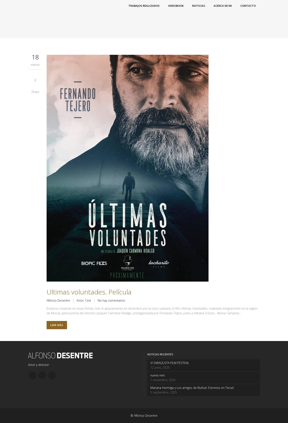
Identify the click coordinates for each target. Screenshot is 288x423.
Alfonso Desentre (58, 300)
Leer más (56, 325)
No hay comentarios (111, 300)
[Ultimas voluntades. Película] (153, 169)
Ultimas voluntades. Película (89, 291)
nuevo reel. (157, 375)
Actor (80, 300)
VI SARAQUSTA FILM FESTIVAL (169, 363)
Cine (88, 300)
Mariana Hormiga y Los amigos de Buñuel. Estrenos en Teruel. (192, 388)
